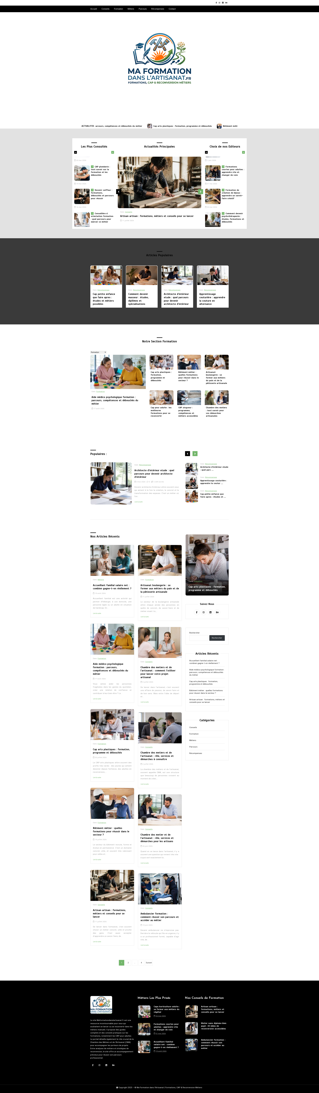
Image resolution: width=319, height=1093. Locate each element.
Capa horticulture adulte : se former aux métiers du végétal (167, 1009)
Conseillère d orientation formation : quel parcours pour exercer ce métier (102, 187)
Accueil (93, 9)
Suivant (149, 963)
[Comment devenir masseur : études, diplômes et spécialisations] (141, 275)
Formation (118, 9)
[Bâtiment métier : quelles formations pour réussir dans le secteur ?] (166, 126)
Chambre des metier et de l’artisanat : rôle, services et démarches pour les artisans (157, 838)
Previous (118, 191)
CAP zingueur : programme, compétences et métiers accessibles (188, 411)
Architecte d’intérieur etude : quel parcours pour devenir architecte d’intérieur (176, 299)
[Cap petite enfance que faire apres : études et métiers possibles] (106, 275)
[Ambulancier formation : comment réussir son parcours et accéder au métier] (160, 888)
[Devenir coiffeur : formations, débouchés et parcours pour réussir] (82, 166)
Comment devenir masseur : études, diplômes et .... (214, 482)
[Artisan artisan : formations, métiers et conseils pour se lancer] (159, 182)
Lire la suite (139, 498)
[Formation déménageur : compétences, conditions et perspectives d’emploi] (82, 213)
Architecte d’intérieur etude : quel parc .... (214, 495)
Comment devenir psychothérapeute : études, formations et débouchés (233, 187)
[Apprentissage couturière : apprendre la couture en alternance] (212, 275)
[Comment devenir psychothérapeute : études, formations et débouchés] (213, 189)
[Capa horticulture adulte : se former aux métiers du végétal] (144, 1012)
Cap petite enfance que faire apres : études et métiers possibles (104, 299)
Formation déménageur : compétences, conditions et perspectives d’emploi (101, 210)
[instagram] (219, 2)
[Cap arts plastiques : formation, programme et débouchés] (96, 126)
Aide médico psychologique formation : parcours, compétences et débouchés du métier (115, 400)
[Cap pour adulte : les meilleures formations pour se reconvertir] (161, 397)
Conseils (105, 9)
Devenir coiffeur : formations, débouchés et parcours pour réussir (102, 163)
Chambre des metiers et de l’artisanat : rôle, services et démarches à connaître (157, 756)
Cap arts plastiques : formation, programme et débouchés (129, 126)
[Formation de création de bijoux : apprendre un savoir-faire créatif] (213, 166)
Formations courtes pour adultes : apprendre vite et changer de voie (166, 1027)
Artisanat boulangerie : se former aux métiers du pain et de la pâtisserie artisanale (216, 378)
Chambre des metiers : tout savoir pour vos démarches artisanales (216, 411)
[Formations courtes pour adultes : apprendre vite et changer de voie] (144, 1029)
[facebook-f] (216, 2)
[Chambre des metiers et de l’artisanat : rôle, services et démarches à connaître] (160, 727)
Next (200, 191)
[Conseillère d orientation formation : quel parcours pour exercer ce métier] (82, 189)
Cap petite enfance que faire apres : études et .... (213, 468)
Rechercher (194, 633)
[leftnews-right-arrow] (75, 152)
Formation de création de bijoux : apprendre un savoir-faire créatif (232, 163)
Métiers (131, 9)
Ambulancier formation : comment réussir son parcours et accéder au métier (160, 917)
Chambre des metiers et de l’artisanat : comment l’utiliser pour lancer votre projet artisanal (158, 672)
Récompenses (157, 9)
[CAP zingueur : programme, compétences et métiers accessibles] (189, 397)
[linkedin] (223, 2)
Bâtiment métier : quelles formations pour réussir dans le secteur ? (204, 126)
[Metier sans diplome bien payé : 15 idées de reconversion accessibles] (191, 1028)
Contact (172, 9)
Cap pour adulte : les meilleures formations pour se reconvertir (161, 411)
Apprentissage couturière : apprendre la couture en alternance (212, 299)
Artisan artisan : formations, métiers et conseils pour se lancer (157, 216)
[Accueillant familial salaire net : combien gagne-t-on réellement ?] (213, 213)
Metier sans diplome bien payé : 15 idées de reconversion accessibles (213, 1026)
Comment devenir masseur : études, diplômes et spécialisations (138, 299)
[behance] (226, 2)
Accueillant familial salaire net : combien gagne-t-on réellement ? (232, 210)
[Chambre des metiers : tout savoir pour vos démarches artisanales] (217, 397)
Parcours (143, 9)
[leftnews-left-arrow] (112, 152)
